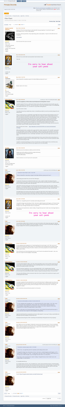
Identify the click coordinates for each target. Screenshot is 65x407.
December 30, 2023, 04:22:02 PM (21, 322)
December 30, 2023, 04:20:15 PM (21, 298)
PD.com (37, 8)
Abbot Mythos (8, 99)
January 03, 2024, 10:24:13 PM (21, 344)
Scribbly (7, 148)
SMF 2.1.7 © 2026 (6, 405)
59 (21, 24)
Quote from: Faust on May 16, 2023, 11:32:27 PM (26, 172)
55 (15, 24)
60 (22, 24)
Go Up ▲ (60, 405)
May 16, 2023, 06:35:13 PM (20, 54)
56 (16, 24)
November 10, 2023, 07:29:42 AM (21, 261)
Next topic (58, 21)
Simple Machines (11, 405)
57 (17, 24)
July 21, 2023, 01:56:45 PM (20, 147)
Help (51, 405)
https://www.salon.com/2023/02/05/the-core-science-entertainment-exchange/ (36, 127)
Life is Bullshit (19, 37)
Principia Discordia (10, 5)
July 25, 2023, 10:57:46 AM (20, 221)
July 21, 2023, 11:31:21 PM (20, 170)
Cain (6, 170)
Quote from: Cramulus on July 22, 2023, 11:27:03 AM (27, 347)
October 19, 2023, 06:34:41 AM (21, 243)
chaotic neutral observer (9, 28)
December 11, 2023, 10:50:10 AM (21, 280)
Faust (6, 77)
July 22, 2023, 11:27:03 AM (20, 198)
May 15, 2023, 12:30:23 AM (20, 28)
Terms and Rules (55, 405)
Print (59, 24)
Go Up (5, 393)
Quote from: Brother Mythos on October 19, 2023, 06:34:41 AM (29, 301)
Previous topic (52, 21)
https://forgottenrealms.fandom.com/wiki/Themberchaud (31, 374)
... (14, 24)
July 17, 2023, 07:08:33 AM (20, 99)
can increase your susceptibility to (45, 8)
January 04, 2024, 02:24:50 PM (21, 372)
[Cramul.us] (5, 70)
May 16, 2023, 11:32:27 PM (20, 77)
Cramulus (7, 54)
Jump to (44, 398)
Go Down (6, 24)
